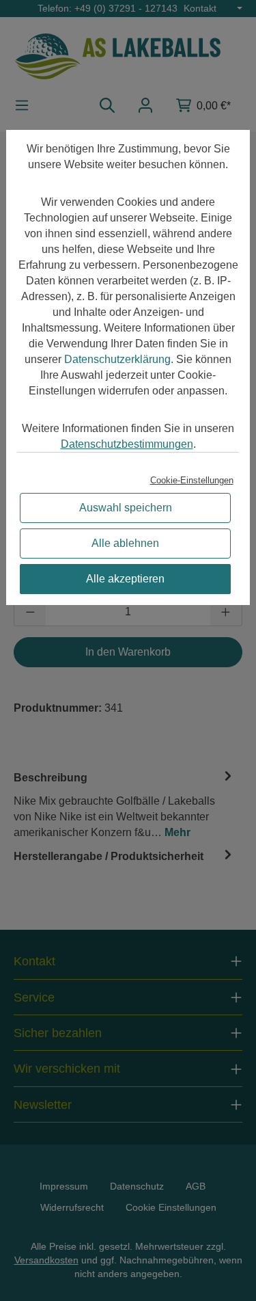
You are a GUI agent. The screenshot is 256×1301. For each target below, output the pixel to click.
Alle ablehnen (125, 543)
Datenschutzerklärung (117, 359)
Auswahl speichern (125, 507)
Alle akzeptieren (125, 579)
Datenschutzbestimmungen (127, 444)
